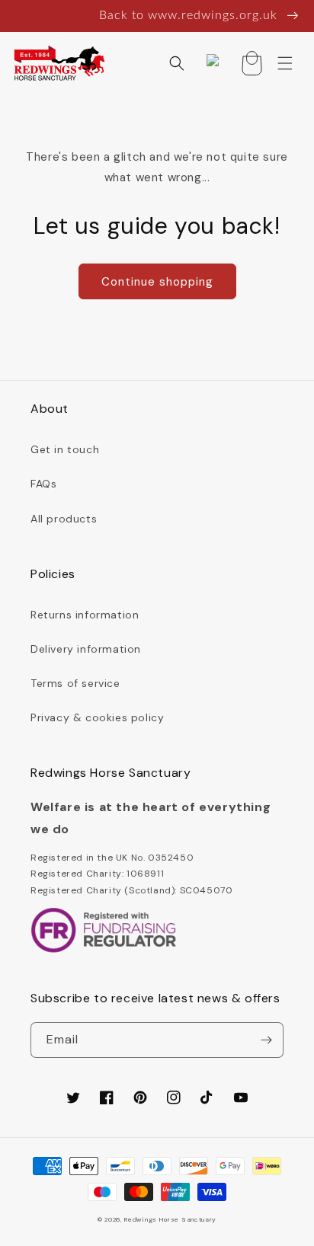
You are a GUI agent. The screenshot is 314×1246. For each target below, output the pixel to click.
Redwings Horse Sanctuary (170, 1220)
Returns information (84, 614)
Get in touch (64, 449)
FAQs (43, 483)
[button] (177, 63)
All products (63, 519)
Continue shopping (157, 281)
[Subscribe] (266, 1040)
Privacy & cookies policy (97, 717)
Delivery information (85, 649)
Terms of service (75, 683)
